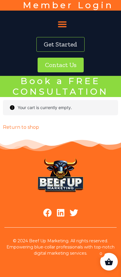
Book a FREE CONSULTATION (60, 86)
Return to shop (21, 127)
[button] (62, 24)
